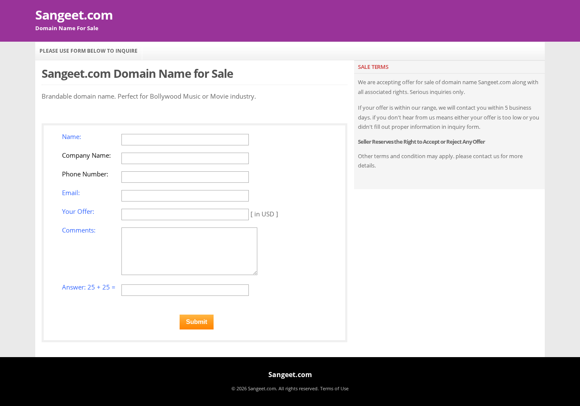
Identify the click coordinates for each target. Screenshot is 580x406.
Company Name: (86, 155)
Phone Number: (85, 174)
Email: (71, 192)
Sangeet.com (74, 14)
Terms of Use (334, 389)
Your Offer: (78, 211)
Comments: (79, 230)
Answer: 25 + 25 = (88, 287)
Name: (71, 136)
